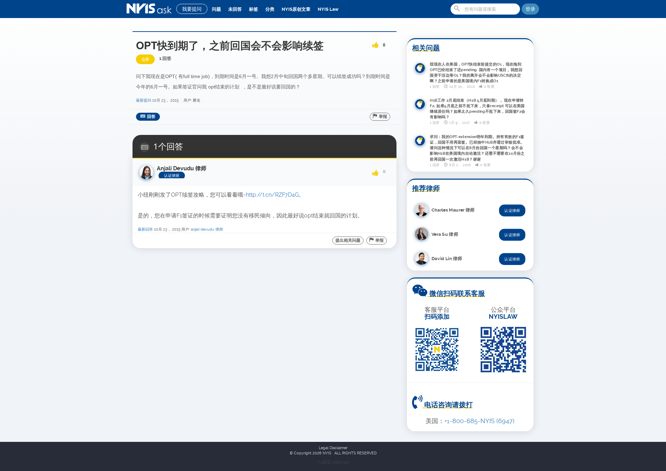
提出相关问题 (347, 240)
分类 (269, 9)
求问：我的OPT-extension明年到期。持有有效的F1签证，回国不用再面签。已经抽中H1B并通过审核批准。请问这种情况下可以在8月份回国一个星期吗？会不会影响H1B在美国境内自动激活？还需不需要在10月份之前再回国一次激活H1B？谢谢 (477, 147)
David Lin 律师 (447, 258)
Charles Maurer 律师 (453, 209)
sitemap (340, 462)
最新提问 (143, 100)
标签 (253, 9)
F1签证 (324, 462)
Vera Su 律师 (445, 234)
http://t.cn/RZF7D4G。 (275, 194)
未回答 (235, 9)
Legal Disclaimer (333, 448)
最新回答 (145, 229)
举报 (383, 116)
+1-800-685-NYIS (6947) (479, 421)
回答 (151, 116)
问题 (216, 9)
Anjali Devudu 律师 (207, 229)
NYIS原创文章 (296, 9)
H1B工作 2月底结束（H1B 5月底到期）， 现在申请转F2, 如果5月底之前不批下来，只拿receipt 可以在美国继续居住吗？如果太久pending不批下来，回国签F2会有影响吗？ (478, 108)
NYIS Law (328, 9)
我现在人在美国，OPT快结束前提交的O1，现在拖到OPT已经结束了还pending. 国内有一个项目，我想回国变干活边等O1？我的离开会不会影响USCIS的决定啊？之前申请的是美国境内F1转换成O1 (476, 72)
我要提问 (192, 9)
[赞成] (375, 42)
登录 (530, 9)
